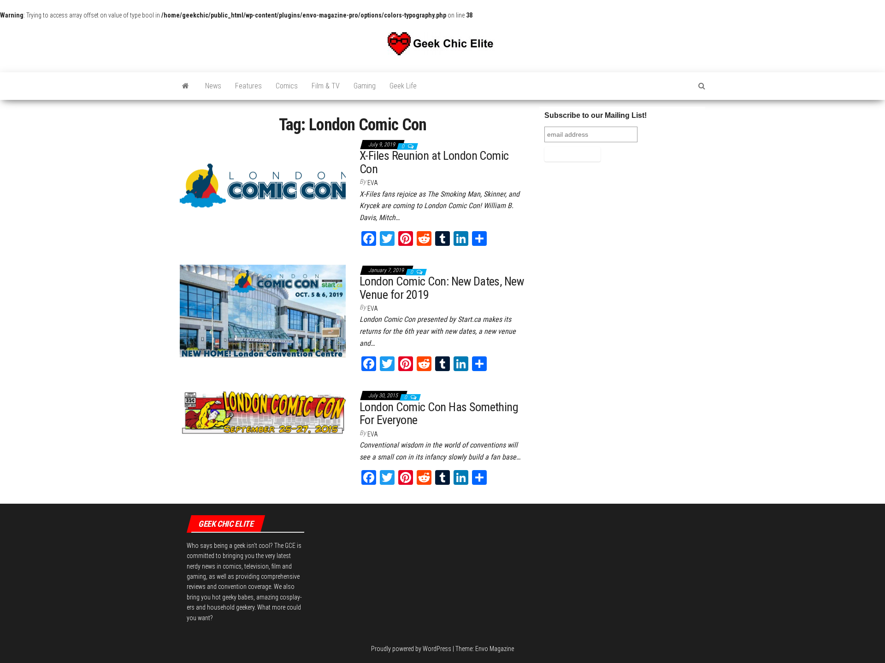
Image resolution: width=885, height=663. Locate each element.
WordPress (437, 648)
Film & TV (326, 85)
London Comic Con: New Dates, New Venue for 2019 (442, 288)
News (213, 85)
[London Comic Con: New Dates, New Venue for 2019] (263, 310)
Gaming (365, 85)
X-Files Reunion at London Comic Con (434, 162)
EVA (372, 182)
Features (248, 85)
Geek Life (403, 85)
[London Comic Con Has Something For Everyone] (263, 412)
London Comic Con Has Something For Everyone (439, 413)
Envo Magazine (494, 648)
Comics (287, 85)
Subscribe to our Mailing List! (595, 115)
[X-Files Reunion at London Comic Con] (263, 185)
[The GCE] (185, 86)
